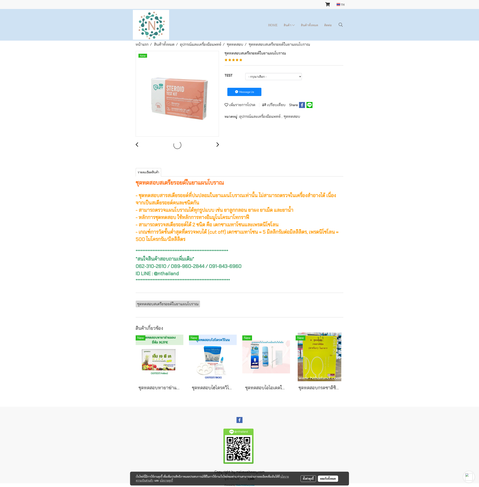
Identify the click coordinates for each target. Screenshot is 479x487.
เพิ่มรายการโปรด (241, 104)
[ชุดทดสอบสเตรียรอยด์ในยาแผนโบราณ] (177, 94)
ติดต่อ (328, 24)
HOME (272, 24)
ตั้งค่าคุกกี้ (308, 478)
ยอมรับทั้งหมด (328, 478)
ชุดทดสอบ (292, 116)
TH (342, 4)
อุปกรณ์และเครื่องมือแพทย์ (260, 116)
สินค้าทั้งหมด (309, 24)
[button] (341, 24)
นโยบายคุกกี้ (166, 480)
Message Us (246, 92)
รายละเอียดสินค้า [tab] (148, 172)
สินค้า (288, 24)
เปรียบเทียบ (276, 104)
